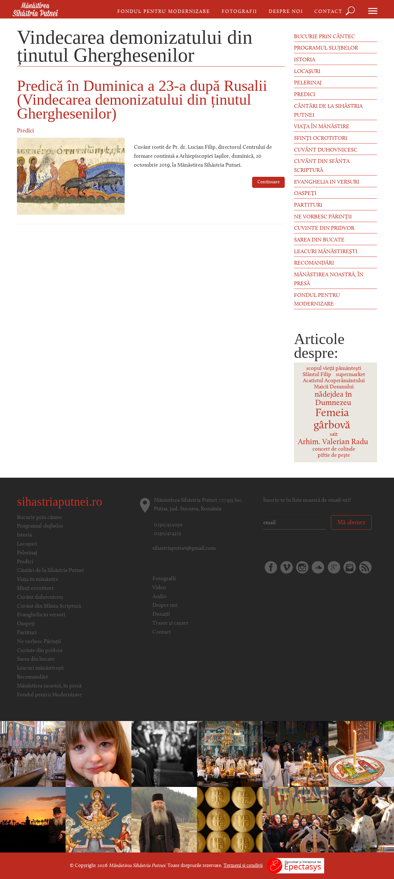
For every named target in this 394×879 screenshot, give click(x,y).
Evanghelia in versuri (326, 182)
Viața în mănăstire (321, 127)
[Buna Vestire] (361, 754)
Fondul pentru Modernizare (163, 11)
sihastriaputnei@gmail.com (184, 548)
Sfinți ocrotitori (320, 138)
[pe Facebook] (271, 567)
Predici (25, 131)
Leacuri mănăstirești (325, 252)
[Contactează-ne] (350, 567)
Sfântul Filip (317, 375)
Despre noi (286, 11)
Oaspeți (305, 193)
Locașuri (307, 72)
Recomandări (314, 263)
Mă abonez (351, 523)
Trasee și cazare (170, 623)
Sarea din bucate (319, 240)
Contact (328, 11)
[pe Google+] (334, 567)
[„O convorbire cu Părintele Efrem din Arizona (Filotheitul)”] (33, 819)
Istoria (304, 60)
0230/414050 (168, 525)
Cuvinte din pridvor (324, 228)
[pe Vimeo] (286, 567)
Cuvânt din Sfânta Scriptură (322, 166)
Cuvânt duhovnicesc (325, 150)
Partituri (308, 205)
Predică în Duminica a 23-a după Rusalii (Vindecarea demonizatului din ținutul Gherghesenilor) (142, 99)
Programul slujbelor (326, 48)
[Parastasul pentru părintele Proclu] (230, 754)
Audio (159, 597)
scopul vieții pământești (333, 368)
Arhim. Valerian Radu (333, 442)
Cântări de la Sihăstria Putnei (328, 111)
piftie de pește (334, 455)
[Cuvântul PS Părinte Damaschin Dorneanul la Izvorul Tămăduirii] (98, 819)
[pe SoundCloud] (318, 567)
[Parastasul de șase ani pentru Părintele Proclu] (295, 754)
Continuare (268, 182)
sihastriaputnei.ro (59, 501)
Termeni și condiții (243, 865)
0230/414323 (167, 534)
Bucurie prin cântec (324, 37)
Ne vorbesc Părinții (323, 217)
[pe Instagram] (302, 567)
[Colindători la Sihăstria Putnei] (295, 819)
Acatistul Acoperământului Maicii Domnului (334, 384)
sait (334, 434)
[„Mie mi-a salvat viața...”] (98, 754)
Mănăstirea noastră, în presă (329, 279)
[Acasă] (35, 9)
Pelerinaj (308, 83)
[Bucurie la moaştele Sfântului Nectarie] (33, 754)
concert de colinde (333, 449)
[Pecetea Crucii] (230, 819)
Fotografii (239, 11)
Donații (161, 614)
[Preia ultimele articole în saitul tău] (365, 567)
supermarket (350, 375)
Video (159, 588)
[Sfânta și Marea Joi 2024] (164, 754)
